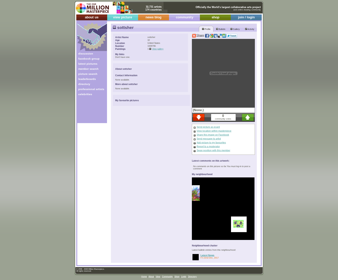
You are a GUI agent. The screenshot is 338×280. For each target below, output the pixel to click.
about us (91, 17)
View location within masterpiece (214, 131)
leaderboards (87, 79)
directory (84, 84)
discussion (85, 53)
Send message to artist (209, 138)
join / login (246, 17)
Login (183, 276)
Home (144, 276)
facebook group (89, 58)
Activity (250, 29)
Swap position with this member (213, 150)
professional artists (91, 89)
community (184, 17)
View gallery (158, 49)
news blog (153, 17)
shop (215, 17)
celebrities (85, 94)
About (151, 276)
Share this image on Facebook (213, 134)
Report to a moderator (208, 146)
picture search (87, 73)
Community (167, 276)
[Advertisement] (89, 111)
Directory (192, 276)
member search (88, 68)
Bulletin (221, 29)
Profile (207, 29)
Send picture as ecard (208, 127)
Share (200, 35)
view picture (122, 17)
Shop (176, 276)
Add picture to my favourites (211, 142)
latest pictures (87, 63)
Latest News (207, 255)
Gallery (236, 29)
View (158, 276)
